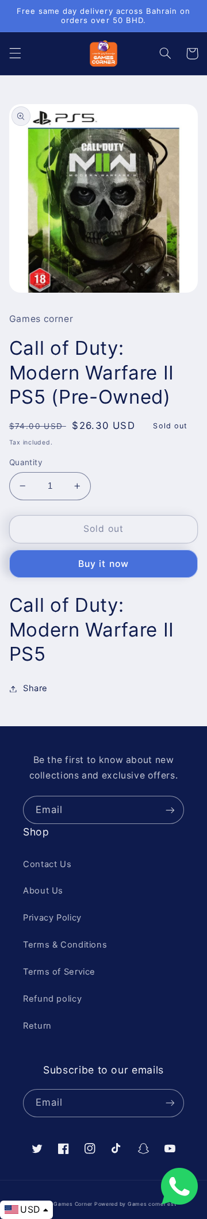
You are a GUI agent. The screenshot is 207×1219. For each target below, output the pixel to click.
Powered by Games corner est (135, 1204)
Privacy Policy (52, 918)
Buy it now (103, 563)
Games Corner (73, 1204)
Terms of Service (59, 972)
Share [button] (35, 688)
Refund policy (52, 999)
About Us (43, 890)
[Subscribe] (170, 810)
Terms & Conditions (65, 945)
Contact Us (47, 864)
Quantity (26, 462)
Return (37, 1026)
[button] (15, 53)
